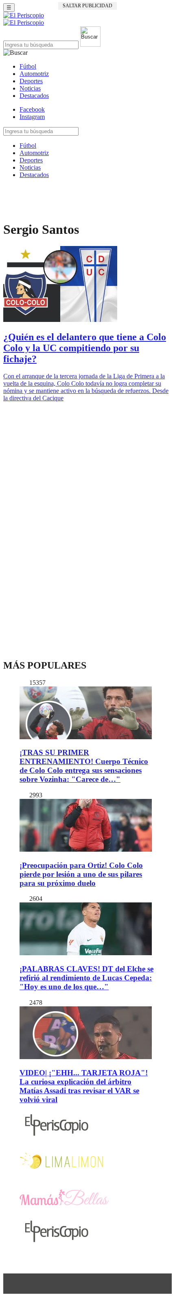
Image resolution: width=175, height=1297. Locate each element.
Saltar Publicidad (87, 6)
